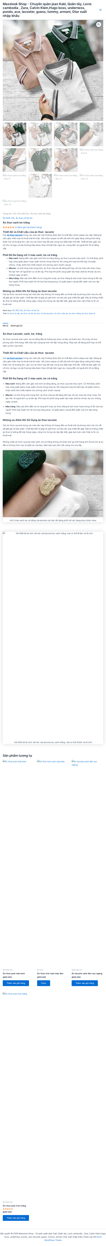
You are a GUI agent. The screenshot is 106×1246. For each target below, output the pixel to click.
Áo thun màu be (61, 313)
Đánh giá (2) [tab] (16, 325)
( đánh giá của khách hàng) (28, 227)
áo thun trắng (75, 313)
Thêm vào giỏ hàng (16, 983)
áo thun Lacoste (15, 235)
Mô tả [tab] (5, 325)
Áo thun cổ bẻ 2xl (24, 218)
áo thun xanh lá (88, 313)
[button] (98, 24)
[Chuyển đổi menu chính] (100, 10)
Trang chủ (7, 214)
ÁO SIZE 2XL (23, 214)
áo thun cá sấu (13, 313)
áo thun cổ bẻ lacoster (43, 313)
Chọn (43, 983)
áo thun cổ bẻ (27, 313)
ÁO (14, 214)
